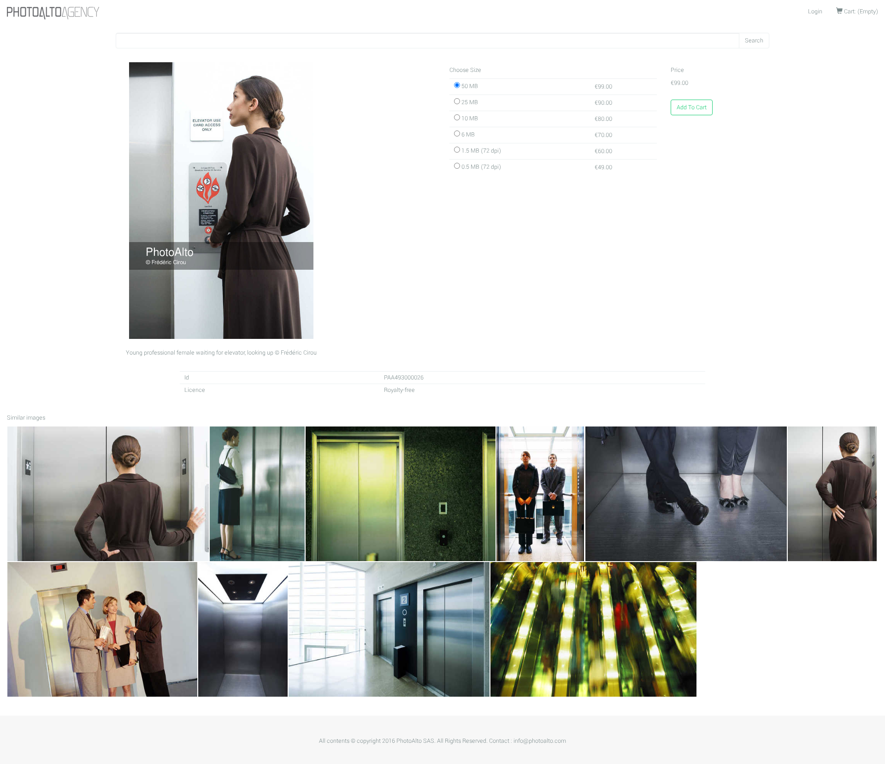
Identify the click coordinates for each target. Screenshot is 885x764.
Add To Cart (692, 107)
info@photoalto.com (539, 741)
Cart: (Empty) (860, 11)
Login (815, 11)
